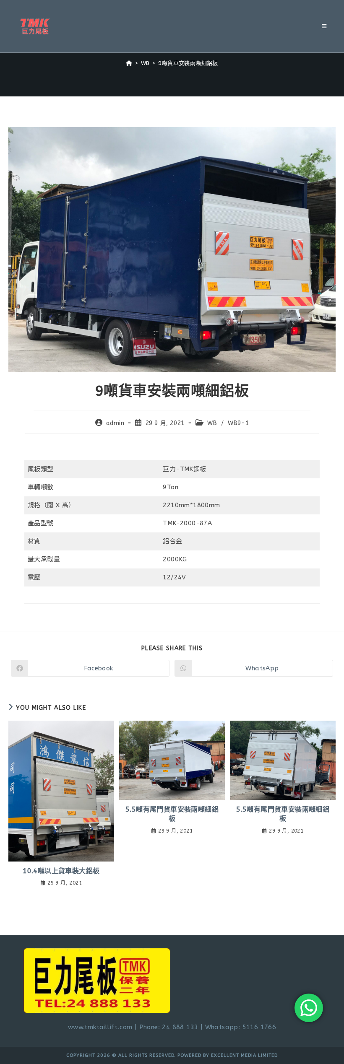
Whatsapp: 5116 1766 (240, 1027)
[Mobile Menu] (324, 26)
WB (212, 423)
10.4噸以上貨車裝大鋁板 (61, 871)
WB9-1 (238, 423)
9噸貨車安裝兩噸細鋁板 (188, 63)
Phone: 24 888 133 (168, 1027)
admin (115, 423)
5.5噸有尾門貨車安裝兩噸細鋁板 (172, 814)
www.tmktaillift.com (100, 1027)
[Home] (129, 63)
